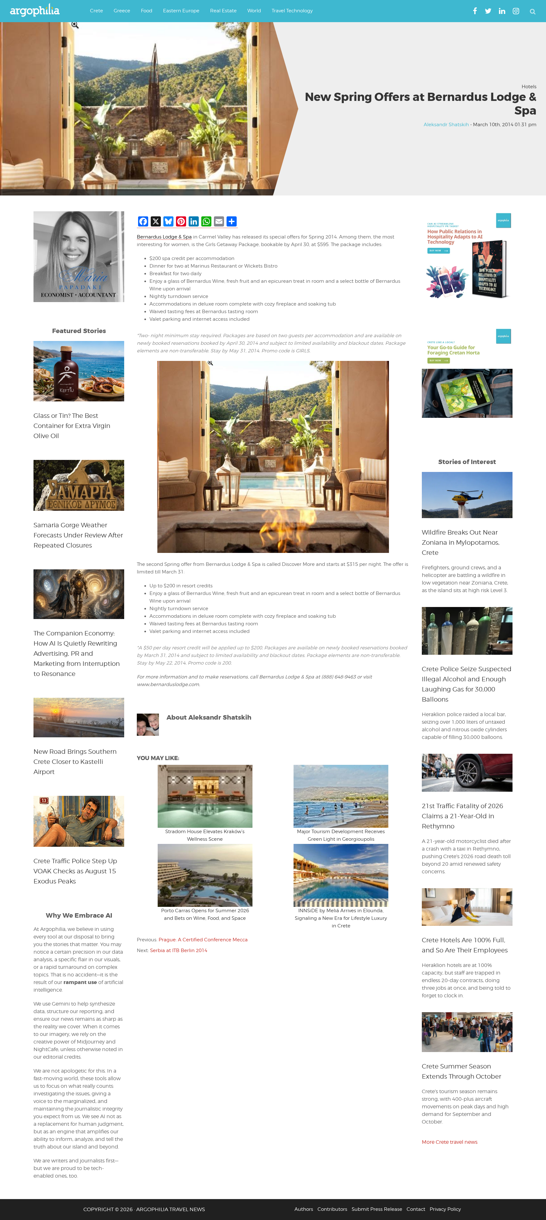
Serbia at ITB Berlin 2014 (178, 950)
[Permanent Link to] (205, 796)
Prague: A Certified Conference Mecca (203, 940)
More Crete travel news (449, 1142)
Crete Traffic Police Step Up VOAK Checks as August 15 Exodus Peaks (75, 871)
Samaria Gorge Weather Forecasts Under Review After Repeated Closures (78, 535)
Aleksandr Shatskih (446, 124)
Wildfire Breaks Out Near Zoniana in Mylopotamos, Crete (461, 542)
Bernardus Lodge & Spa (164, 237)
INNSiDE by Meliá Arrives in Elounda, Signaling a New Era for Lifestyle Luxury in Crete (341, 918)
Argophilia (37, 10)
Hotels (529, 87)
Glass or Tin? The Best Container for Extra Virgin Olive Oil (71, 426)
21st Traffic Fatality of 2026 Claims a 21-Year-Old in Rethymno (462, 816)
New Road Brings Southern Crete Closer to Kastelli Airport (75, 762)
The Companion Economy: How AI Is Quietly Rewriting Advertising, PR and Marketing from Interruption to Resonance (76, 653)
